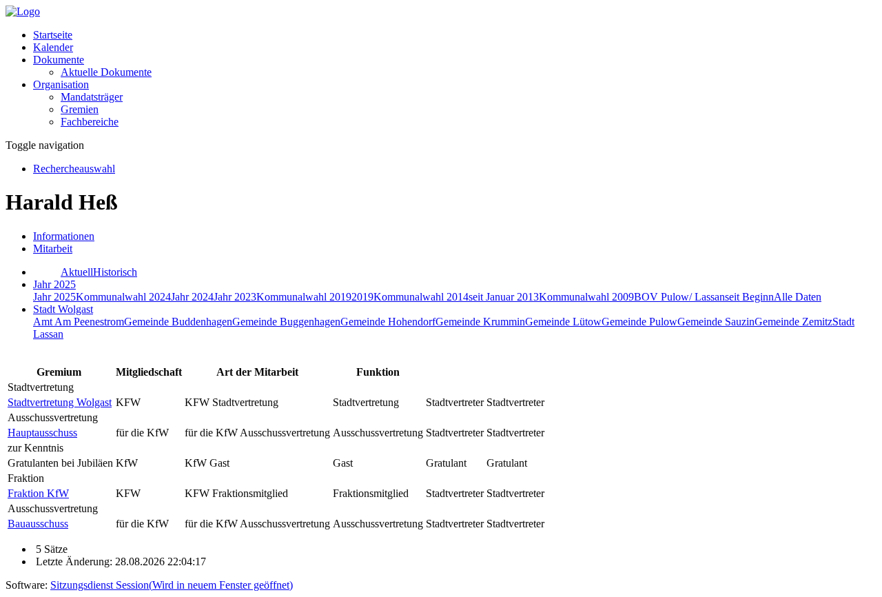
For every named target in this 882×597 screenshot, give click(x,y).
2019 (362, 297)
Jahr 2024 (192, 297)
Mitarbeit (52, 248)
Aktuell (77, 272)
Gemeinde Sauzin (716, 321)
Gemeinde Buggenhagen (286, 321)
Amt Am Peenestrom (78, 321)
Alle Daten (797, 297)
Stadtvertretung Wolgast (60, 402)
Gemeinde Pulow (639, 321)
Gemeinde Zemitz (793, 321)
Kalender (53, 47)
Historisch (115, 272)
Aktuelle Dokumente (106, 72)
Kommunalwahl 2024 (123, 297)
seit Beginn (749, 297)
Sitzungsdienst (171, 585)
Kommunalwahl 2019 (303, 297)
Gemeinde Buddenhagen (178, 321)
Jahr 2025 (54, 297)
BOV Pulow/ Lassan (679, 297)
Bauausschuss (38, 523)
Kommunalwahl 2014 (421, 297)
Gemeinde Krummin (480, 321)
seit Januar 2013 (504, 297)
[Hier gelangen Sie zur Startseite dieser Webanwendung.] (23, 11)
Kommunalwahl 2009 (586, 297)
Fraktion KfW (38, 493)
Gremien (80, 109)
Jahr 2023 (235, 297)
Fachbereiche (90, 122)
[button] (58, 59)
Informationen (63, 236)
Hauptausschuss (42, 432)
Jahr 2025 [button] (54, 284)
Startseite (52, 35)
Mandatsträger (92, 97)
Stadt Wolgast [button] (63, 309)
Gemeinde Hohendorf (387, 321)
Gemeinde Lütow (563, 321)
